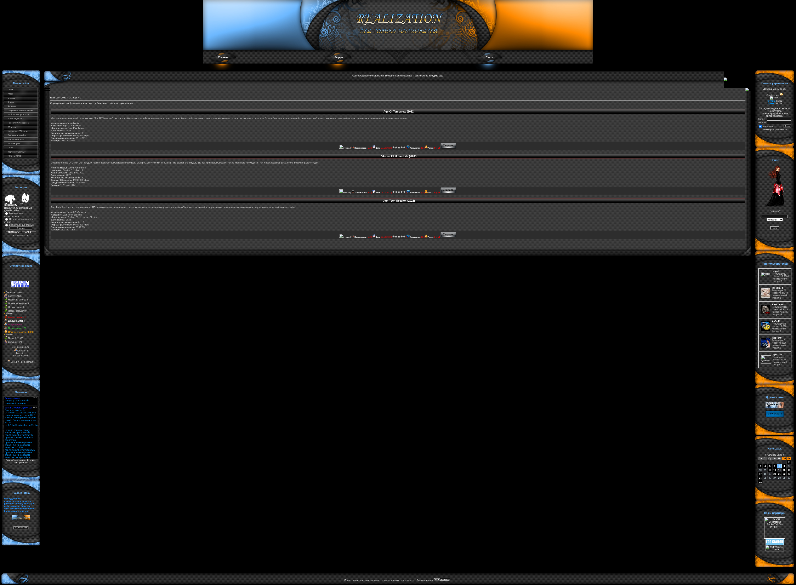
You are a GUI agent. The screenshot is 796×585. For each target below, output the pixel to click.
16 (789, 470)
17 (760, 474)
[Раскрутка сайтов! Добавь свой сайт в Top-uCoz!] (775, 544)
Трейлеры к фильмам (18, 114)
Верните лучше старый (21, 225)
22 (784, 474)
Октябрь (73, 97)
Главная (223, 57)
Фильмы (12, 106)
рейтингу (113, 103)
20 (774, 474)
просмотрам (126, 103)
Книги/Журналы (15, 118)
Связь (489, 57)
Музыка (11, 98)
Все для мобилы (16, 139)
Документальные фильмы (20, 110)
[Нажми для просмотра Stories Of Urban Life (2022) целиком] (448, 192)
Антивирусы (14, 143)
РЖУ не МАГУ (14, 156)
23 (789, 474)
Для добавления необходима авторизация (21, 461)
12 (770, 470)
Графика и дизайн (17, 135)
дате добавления (98, 103)
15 (784, 470)
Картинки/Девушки (17, 152)
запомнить (767, 126)
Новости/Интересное (18, 123)
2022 (63, 97)
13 (774, 470)
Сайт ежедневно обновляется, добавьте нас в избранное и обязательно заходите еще (397, 75)
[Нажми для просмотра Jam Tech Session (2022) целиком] (448, 237)
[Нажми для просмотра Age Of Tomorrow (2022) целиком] (448, 148)
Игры (10, 94)
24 (760, 478)
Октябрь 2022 (774, 455)
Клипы (11, 102)
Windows (12, 127)
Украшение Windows (18, 131)
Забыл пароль (768, 130)
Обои (10, 148)
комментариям (79, 103)
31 (760, 482)
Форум (339, 57)
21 (779, 474)
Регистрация (781, 130)
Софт (10, 89)
